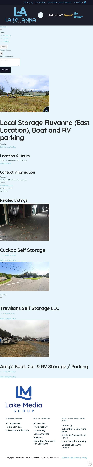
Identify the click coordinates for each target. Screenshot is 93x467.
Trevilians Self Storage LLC (29, 308)
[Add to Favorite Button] (1, 239)
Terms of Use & (68, 458)
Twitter (5, 38)
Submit (5, 69)
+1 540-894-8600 (9, 255)
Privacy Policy (81, 458)
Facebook (7, 35)
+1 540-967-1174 (9, 313)
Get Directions (5, 163)
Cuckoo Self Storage (22, 250)
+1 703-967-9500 (9, 372)
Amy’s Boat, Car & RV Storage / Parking (44, 366)
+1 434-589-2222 (6, 186)
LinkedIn (6, 41)
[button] (40, 15)
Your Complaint (6, 56)
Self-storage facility (8, 147)
